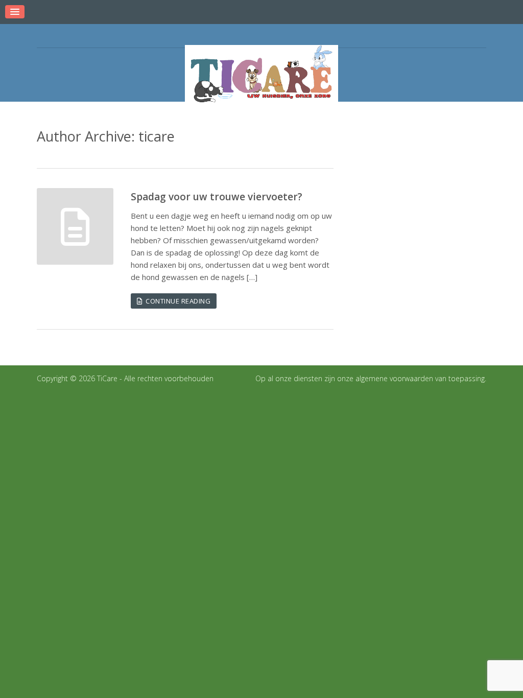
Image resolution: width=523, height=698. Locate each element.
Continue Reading (176, 301)
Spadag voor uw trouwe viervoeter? (216, 196)
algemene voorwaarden (394, 378)
